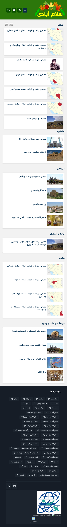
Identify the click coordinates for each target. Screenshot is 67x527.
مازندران (53, 470)
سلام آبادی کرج (50, 453)
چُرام (32, 475)
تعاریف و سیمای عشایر (36, 118)
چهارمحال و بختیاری (48, 475)
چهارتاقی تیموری (38, 190)
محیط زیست (38, 470)
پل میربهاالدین (39, 204)
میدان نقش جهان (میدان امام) (32, 176)
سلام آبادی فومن (30, 444)
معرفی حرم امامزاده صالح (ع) (32, 139)
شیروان (42, 462)
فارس (34, 466)
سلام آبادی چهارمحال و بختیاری (23, 448)
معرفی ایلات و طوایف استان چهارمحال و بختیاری (28, 46)
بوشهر (14, 399)
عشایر (29, 462)
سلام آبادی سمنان (30, 435)
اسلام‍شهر (52, 399)
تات (54, 403)
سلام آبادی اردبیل (50, 417)
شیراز (54, 462)
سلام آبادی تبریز (50, 426)
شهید (17, 457)
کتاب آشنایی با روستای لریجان (32, 359)
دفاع (26, 403)
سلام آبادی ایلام (31, 421)
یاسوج (20, 475)
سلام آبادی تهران (31, 426)
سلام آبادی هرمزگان (49, 448)
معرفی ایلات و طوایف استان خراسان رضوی (26, 104)
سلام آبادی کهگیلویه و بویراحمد (26, 453)
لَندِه (23, 466)
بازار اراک (42, 372)
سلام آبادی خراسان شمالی (47, 430)
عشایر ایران (16, 462)
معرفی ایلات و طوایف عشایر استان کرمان (28, 89)
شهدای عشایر (32, 457)
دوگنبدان (39, 408)
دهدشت (53, 408)
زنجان (26, 408)
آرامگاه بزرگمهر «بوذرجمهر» (34, 152)
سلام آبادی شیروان (30, 439)
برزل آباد (27, 399)
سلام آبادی (51, 412)
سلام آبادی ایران (50, 421)
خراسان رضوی (40, 403)
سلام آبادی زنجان (50, 435)
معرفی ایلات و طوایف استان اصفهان (30, 280)
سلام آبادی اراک (34, 412)
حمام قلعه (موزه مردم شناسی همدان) (29, 217)
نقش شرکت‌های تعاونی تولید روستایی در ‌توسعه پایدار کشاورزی (27, 243)
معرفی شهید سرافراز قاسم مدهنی (31, 60)
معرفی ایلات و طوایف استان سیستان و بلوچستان (28, 308)
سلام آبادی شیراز (50, 439)
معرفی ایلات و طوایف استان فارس (30, 74)
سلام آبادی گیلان (50, 457)
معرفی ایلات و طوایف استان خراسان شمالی (26, 30)
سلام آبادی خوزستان (23, 430)
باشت (39, 399)
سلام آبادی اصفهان (29, 417)
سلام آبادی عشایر (50, 444)
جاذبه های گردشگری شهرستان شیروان (28, 331)
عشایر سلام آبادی (50, 466)
